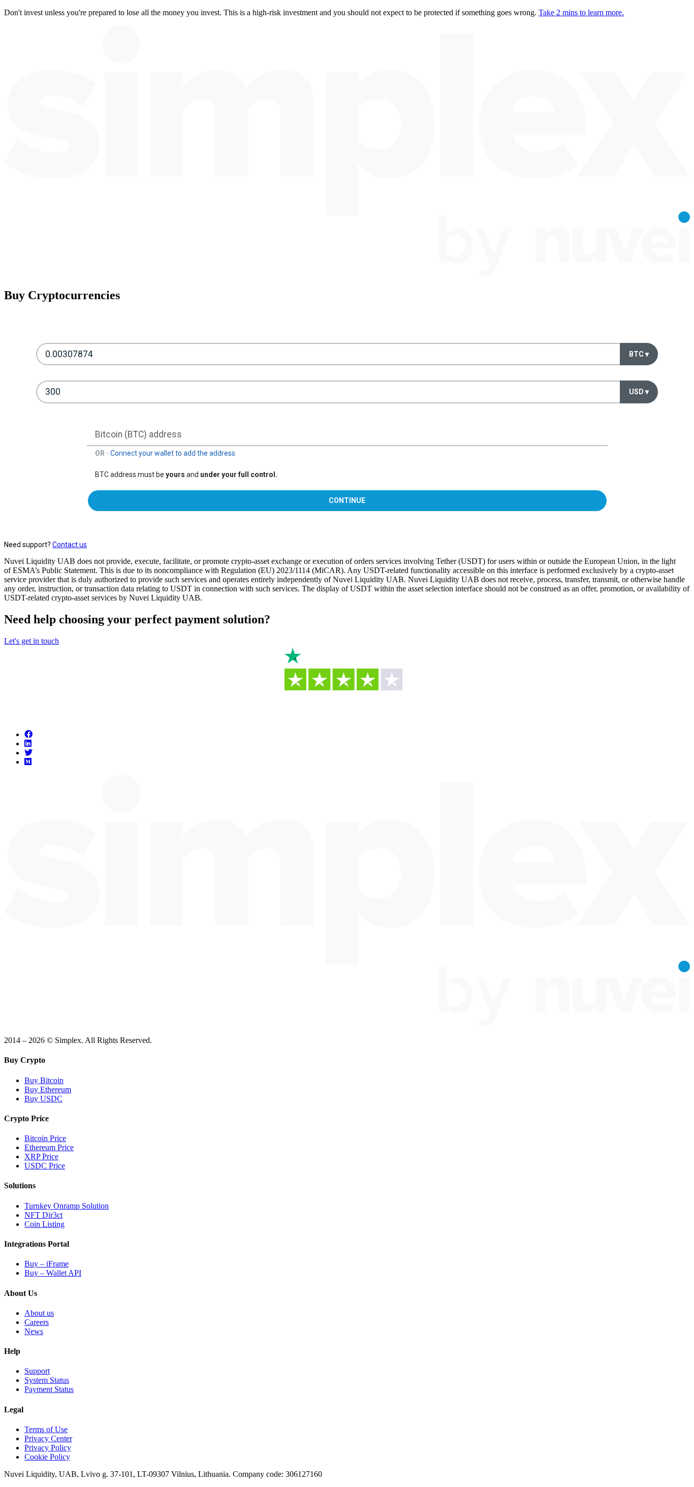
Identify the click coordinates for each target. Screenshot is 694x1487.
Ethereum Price (49, 1147)
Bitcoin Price (45, 1138)
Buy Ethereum (47, 1089)
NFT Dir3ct (43, 1215)
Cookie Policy (47, 1456)
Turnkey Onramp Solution (66, 1205)
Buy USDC (43, 1098)
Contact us (69, 545)
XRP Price (41, 1156)
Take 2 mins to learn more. (581, 12)
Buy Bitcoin (44, 1080)
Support (37, 1371)
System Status (46, 1380)
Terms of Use (46, 1429)
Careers (36, 1322)
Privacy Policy (47, 1447)
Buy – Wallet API (52, 1273)
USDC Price (44, 1165)
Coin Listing (44, 1224)
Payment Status (49, 1389)
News (33, 1331)
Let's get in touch (31, 641)
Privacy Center (48, 1438)
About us (39, 1313)
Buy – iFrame (46, 1263)
